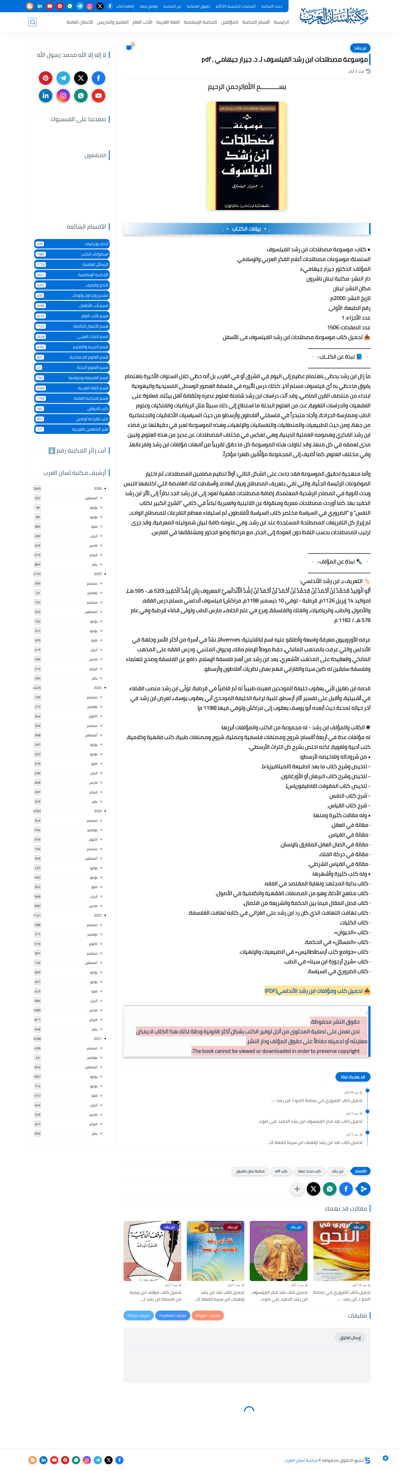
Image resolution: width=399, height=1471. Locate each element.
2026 (98, 488)
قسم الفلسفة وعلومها (72, 378)
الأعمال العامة (79, 22)
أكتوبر (93, 716)
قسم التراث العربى (72, 336)
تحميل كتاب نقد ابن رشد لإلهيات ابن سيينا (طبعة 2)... (315, 1142)
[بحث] (32, 22)
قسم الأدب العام (72, 316)
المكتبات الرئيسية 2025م (236, 6)
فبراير (93, 554)
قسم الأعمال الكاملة (72, 326)
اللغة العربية (168, 22)
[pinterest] (60, 6)
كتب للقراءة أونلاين (72, 419)
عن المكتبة (172, 6)
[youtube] (49, 6)
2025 (98, 573)
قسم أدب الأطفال (72, 305)
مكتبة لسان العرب (301, 1460)
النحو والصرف (72, 285)
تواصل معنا (149, 6)
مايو (94, 526)
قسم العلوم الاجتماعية (72, 357)
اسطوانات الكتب (72, 254)
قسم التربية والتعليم (72, 347)
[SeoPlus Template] (367, 1460)
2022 (98, 915)
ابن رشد (360, 47)
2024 (98, 687)
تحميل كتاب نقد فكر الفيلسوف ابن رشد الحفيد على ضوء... (309, 1121)
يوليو (93, 507)
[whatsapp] (70, 6)
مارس (93, 545)
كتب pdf (281, 1171)
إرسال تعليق (350, 1337)
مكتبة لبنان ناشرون (250, 1171)
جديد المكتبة (271, 6)
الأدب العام (142, 22)
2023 (98, 811)
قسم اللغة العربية (72, 388)
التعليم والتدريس (113, 22)
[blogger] (29, 6)
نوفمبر (92, 592)
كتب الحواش (72, 408)
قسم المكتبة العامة (72, 398)
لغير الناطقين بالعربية (72, 429)
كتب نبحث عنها (309, 1171)
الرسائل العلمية (72, 264)
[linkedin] (39, 6)
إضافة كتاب (125, 6)
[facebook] (110, 6)
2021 (98, 1038)
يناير (94, 564)
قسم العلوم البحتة (72, 367)
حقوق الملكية (198, 6)
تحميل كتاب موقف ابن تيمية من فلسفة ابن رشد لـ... (155, 1296)
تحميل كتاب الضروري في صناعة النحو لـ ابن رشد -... (316, 1100)
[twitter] (100, 6)
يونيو (93, 517)
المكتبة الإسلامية (200, 22)
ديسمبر (92, 583)
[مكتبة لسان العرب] (334, 16)
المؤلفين (229, 22)
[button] (346, 1189)
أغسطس (91, 498)
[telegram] (80, 6)
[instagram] (90, 6)
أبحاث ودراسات (72, 244)
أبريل (93, 536)
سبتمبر (92, 602)
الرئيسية (281, 22)
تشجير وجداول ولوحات (72, 295)
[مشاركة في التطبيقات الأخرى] (297, 1189)
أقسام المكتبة (256, 22)
